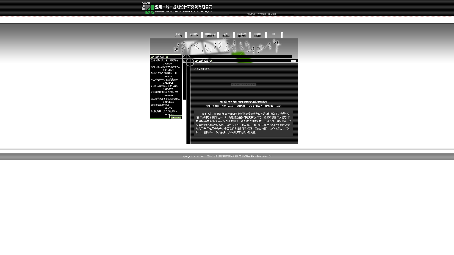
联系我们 (258, 36)
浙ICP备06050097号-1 (261, 156)
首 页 (178, 36)
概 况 (194, 36)
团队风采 (242, 36)
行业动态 (226, 36)
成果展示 (210, 36)
